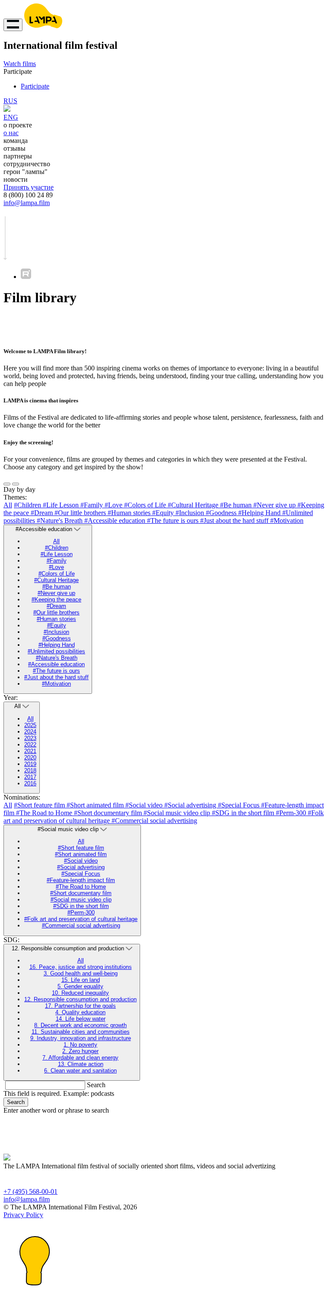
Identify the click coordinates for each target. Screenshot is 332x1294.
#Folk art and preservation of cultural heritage (80, 919)
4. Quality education (80, 1012)
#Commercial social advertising (154, 820)
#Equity (164, 512)
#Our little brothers (81, 512)
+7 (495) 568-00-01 (30, 1191)
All (7, 505)
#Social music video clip (178, 812)
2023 (30, 738)
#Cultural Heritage (194, 505)
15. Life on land (80, 980)
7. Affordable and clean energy (80, 1057)
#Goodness (222, 512)
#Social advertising (191, 805)
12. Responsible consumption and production (80, 999)
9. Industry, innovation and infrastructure (80, 1038)
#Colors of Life (146, 505)
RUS (10, 100)
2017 (30, 777)
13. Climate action (80, 1064)
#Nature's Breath (60, 520)
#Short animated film (96, 805)
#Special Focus (239, 805)
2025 (30, 725)
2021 (30, 751)
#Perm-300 (292, 812)
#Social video (144, 805)
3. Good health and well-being (81, 973)
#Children (28, 505)
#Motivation (286, 520)
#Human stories (130, 512)
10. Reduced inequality (80, 993)
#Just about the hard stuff (235, 520)
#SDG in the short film (244, 812)
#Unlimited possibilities (56, 651)
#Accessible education (115, 520)
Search (96, 1084)
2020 (30, 757)
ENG (10, 117)
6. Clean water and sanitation (80, 1070)
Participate (35, 86)
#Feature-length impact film (81, 880)
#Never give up (275, 505)
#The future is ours (173, 520)
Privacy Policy (23, 1214)
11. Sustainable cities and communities (81, 1031)
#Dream (42, 512)
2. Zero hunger (80, 1051)
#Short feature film (40, 805)
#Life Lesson (61, 505)
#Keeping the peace (56, 599)
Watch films (19, 63)
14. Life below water (80, 1019)
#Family (92, 505)
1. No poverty (80, 1044)
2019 (30, 764)
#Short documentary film (109, 812)
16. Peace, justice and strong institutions (80, 967)
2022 (30, 744)
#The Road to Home (45, 812)
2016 (30, 783)
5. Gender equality (80, 986)
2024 (30, 731)
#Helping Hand (260, 512)
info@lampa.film (26, 202)
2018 (30, 770)
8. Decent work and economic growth (80, 1025)
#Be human (236, 505)
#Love (114, 505)
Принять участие (28, 187)
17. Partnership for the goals (80, 1006)
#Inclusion (191, 512)
